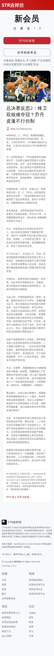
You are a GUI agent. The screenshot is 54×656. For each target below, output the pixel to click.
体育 (4, 584)
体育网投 (6, 617)
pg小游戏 (7, 635)
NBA (13, 129)
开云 (31, 631)
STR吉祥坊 (13, 5)
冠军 (31, 617)
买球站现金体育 (10, 622)
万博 (31, 635)
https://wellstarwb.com (35, 533)
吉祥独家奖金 (27, 52)
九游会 (32, 612)
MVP (8, 497)
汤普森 (25, 497)
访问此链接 (27, 41)
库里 (19, 497)
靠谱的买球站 (9, 626)
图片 (4, 593)
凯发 (31, 622)
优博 (31, 626)
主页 (4, 580)
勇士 (14, 497)
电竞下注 (6, 631)
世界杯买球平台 (37, 584)
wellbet (10, 135)
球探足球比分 (36, 589)
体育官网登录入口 (11, 612)
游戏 (4, 589)
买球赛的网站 (36, 580)
